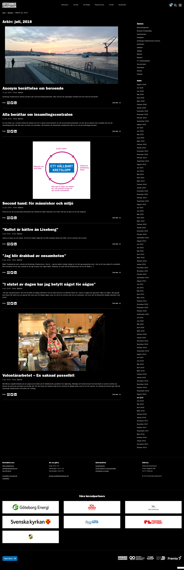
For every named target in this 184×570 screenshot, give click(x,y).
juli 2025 (140, 128)
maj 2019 (140, 364)
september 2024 (143, 161)
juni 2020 (140, 321)
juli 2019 (140, 357)
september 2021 (143, 278)
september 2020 (143, 314)
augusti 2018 (141, 394)
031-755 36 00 (6, 471)
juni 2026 (140, 91)
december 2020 (142, 304)
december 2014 (142, 444)
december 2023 (142, 191)
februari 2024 (142, 184)
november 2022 (142, 231)
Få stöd (110, 5)
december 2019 (142, 341)
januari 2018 (141, 418)
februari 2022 (142, 261)
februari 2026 (142, 104)
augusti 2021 (141, 281)
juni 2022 (140, 248)
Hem (3, 13)
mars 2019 (141, 371)
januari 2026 (141, 108)
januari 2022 (141, 264)
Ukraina (139, 71)
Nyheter (10, 13)
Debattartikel (141, 34)
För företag (85, 5)
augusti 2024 (141, 164)
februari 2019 (142, 374)
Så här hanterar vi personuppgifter (106, 468)
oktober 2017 (142, 427)
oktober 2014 (142, 447)
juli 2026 (140, 88)
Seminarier (140, 68)
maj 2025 (140, 134)
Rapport (140, 57)
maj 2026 (140, 94)
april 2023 (140, 218)
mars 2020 (141, 331)
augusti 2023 (141, 204)
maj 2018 (140, 404)
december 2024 (142, 151)
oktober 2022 (142, 234)
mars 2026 (141, 101)
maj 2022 (140, 251)
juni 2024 (140, 171)
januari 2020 (141, 338)
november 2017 (142, 424)
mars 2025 (141, 141)
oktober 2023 (142, 198)
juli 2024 (140, 168)
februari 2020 (142, 334)
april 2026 (140, 98)
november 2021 (142, 271)
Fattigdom (140, 37)
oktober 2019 (142, 348)
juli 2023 (140, 208)
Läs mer (115, 103)
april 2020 (140, 328)
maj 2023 (140, 214)
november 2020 (142, 308)
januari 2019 (141, 378)
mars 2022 (141, 258)
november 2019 (142, 344)
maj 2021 (140, 291)
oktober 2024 (142, 158)
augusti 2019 (141, 354)
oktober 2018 (142, 387)
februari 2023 (142, 224)
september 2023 (143, 201)
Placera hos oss (98, 5)
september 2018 (143, 391)
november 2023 (142, 194)
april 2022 (140, 254)
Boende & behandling (144, 31)
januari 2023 (141, 228)
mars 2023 (141, 221)
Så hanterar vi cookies (102, 471)
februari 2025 (142, 144)
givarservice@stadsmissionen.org (59, 476)
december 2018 (142, 381)
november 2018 (142, 384)
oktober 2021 (142, 274)
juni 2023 (140, 211)
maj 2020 (140, 324)
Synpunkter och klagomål (9, 476)
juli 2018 (140, 398)
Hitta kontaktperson (8, 466)
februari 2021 (142, 301)
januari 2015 (141, 441)
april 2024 (140, 178)
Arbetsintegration (143, 28)
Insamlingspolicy (100, 466)
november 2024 (142, 154)
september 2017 (143, 431)
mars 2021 (141, 298)
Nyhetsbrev (8, 559)
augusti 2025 (141, 124)
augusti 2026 (141, 84)
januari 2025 (141, 148)
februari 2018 (142, 414)
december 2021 (142, 268)
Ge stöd (74, 5)
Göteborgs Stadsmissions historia (148, 41)
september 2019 (143, 351)
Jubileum (140, 48)
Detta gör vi (63, 5)
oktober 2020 (142, 311)
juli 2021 (140, 284)
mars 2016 (141, 434)
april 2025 (140, 138)
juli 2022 (140, 244)
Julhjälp (139, 51)
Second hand (121, 5)
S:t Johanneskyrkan (143, 61)
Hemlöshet (140, 44)
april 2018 (140, 407)
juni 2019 (140, 361)
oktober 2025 (142, 118)
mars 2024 (141, 181)
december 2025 (142, 111)
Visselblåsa (5, 478)
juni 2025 (140, 131)
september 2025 (143, 121)
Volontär (139, 74)
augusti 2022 (141, 241)
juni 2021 (140, 288)
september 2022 (143, 238)
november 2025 (142, 114)
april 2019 (140, 368)
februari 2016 (142, 437)
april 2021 (140, 294)
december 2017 (142, 421)
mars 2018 (141, 411)
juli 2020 (140, 318)
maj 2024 (140, 174)
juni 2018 (140, 401)
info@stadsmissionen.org (9, 468)
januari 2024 (141, 188)
